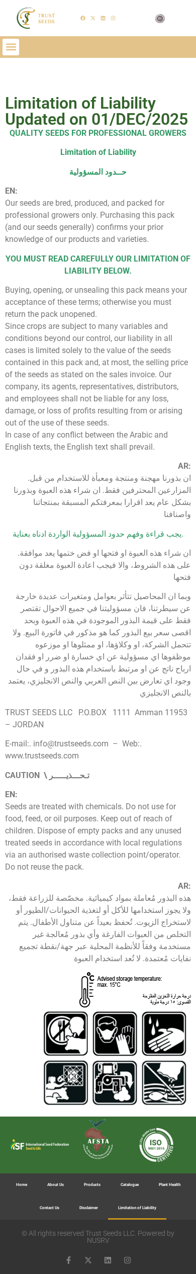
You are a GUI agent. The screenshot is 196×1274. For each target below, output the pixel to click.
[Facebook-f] (68, 1260)
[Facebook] (83, 18)
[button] (11, 47)
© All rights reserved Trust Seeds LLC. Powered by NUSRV (98, 1236)
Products (92, 1184)
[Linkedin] (103, 18)
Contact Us (49, 1208)
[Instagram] (113, 18)
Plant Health (169, 1184)
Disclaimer (88, 1208)
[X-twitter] (93, 18)
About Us (55, 1184)
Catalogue (130, 1184)
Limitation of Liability (137, 1208)
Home (21, 1184)
